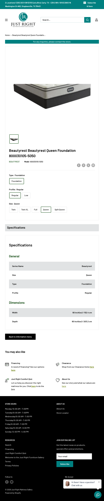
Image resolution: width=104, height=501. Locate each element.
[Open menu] (6, 20)
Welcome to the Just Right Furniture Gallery (24, 457)
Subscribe (64, 464)
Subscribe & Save (91, 4)
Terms (8, 461)
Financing (9, 449)
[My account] (96, 19)
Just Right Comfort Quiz (15, 453)
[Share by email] (93, 165)
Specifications (16, 227)
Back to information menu (20, 336)
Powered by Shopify (13, 493)
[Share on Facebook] (79, 165)
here (64, 386)
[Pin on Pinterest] (83, 165)
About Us (60, 408)
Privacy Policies (12, 465)
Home (7, 35)
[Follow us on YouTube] (11, 482)
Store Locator (62, 413)
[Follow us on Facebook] (7, 482)
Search (8, 445)
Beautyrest (14, 162)
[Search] (87, 20)
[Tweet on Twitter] (88, 165)
